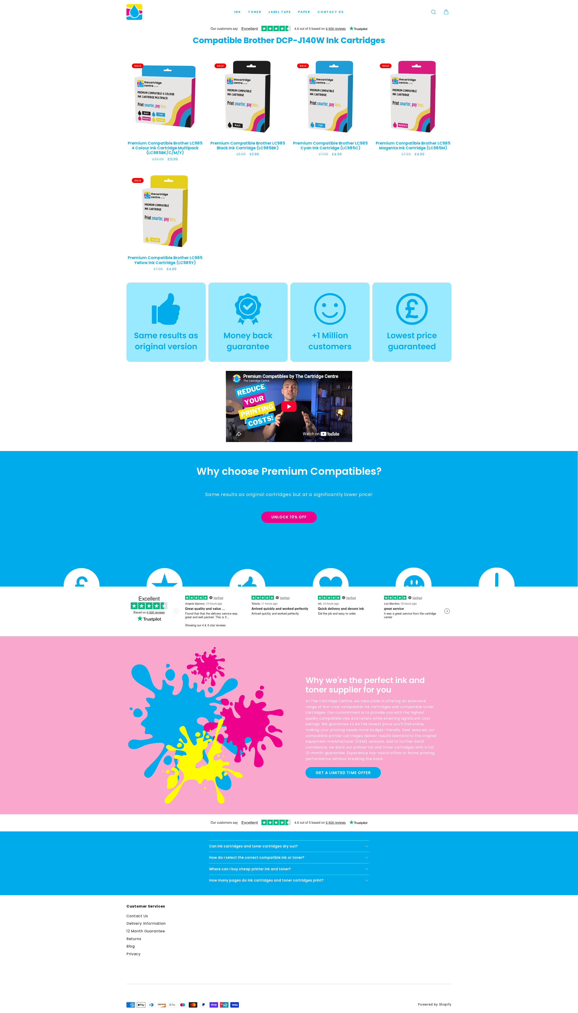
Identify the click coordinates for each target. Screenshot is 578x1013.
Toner (254, 12)
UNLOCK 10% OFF (288, 517)
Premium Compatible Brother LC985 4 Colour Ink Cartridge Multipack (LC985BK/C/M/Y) (165, 148)
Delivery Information (146, 923)
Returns (133, 938)
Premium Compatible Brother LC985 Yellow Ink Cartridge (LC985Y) (165, 260)
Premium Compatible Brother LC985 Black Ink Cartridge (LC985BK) (247, 145)
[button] (433, 12)
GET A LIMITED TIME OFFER (343, 772)
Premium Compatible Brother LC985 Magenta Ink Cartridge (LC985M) (413, 145)
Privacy (133, 954)
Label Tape (280, 12)
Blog (130, 946)
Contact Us (330, 12)
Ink (237, 12)
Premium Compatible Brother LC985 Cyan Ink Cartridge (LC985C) (330, 145)
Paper (304, 12)
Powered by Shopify (435, 1004)
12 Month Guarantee (145, 931)
